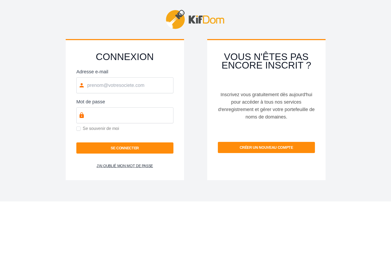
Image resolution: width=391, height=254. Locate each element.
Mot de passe (90, 102)
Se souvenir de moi (101, 128)
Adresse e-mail (92, 72)
